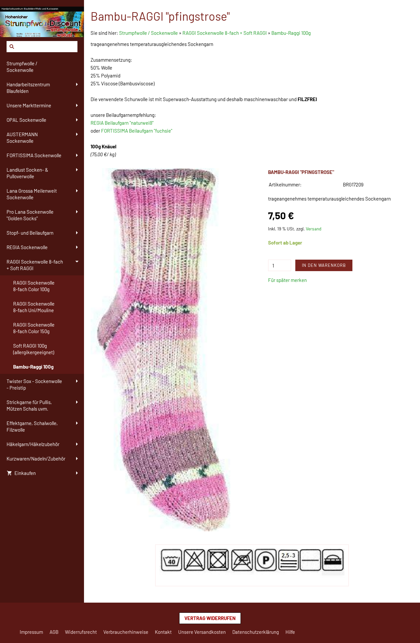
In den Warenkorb (324, 265)
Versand (313, 228)
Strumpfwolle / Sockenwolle (149, 33)
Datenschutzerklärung (255, 632)
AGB (54, 632)
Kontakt (163, 632)
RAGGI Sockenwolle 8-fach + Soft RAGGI (224, 33)
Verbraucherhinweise (125, 632)
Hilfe (290, 632)
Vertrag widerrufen (210, 618)
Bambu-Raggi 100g (291, 33)
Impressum (31, 632)
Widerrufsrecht (81, 632)
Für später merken (287, 280)
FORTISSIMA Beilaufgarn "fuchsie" (136, 131)
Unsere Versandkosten (202, 632)
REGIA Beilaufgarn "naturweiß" (122, 123)
